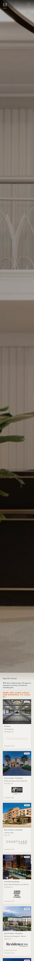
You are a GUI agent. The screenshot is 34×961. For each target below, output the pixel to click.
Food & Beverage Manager (11, 882)
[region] (28, 4)
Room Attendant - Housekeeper (13, 830)
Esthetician (7, 726)
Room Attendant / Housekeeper (13, 778)
